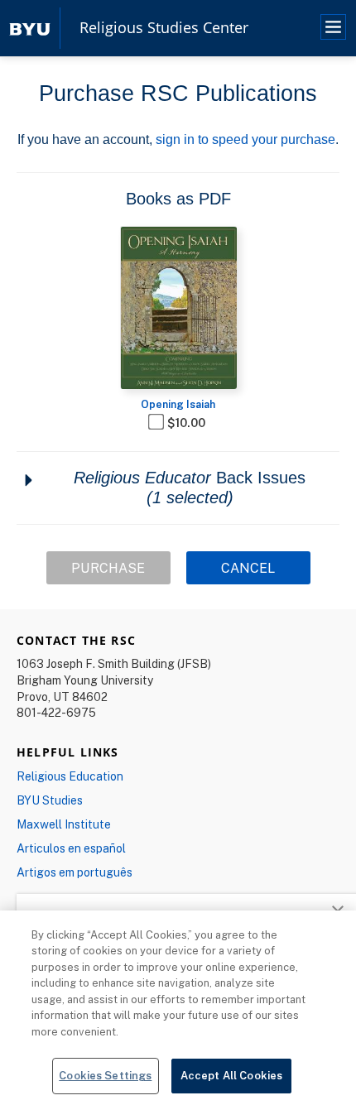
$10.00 (186, 423)
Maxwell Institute (64, 824)
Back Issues (189, 487)
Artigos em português (74, 872)
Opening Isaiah (178, 404)
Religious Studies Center (163, 28)
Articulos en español (71, 848)
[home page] (30, 27)
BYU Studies (50, 800)
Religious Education (70, 776)
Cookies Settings (105, 1075)
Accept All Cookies (231, 1075)
